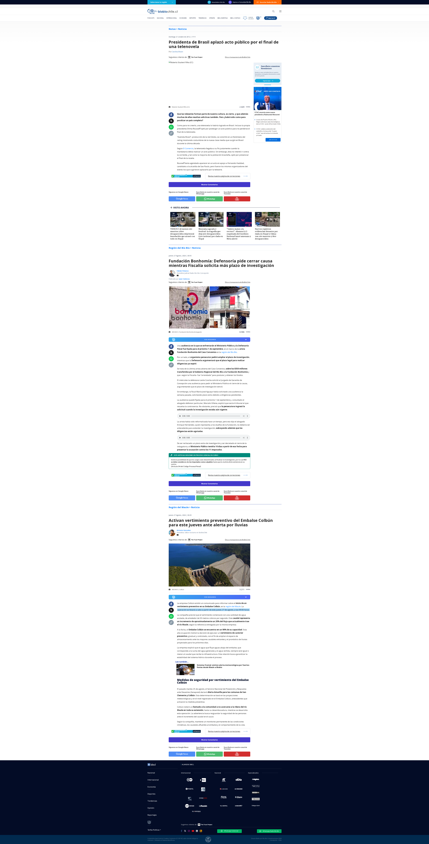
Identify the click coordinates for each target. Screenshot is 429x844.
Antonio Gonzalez (184, 530)
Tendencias (202, 18)
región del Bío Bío (229, 352)
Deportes (192, 18)
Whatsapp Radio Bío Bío (270, 831)
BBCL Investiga (223, 18)
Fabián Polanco (183, 271)
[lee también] (186, 669)
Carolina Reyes (177, 51)
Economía (183, 18)
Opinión (212, 18)
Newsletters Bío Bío (218, 2)
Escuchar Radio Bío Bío (268, 2)
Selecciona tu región (158, 2)
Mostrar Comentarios (209, 185)
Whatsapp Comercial (231, 831)
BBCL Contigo (235, 18)
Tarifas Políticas (154, 830)
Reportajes (152, 815)
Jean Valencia (184, 279)
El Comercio (188, 148)
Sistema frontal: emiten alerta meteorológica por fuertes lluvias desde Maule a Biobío (223, 666)
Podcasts (150, 18)
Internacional (171, 18)
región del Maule (233, 606)
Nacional (160, 18)
